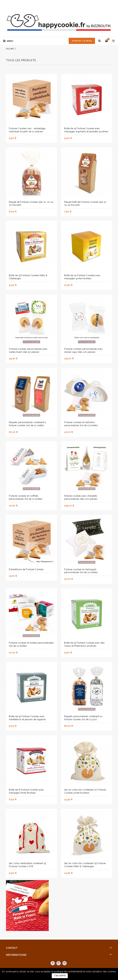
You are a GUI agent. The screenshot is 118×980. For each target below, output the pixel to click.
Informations (16, 954)
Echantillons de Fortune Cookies (26, 569)
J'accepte (60, 975)
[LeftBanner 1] (27, 906)
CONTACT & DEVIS (82, 40)
